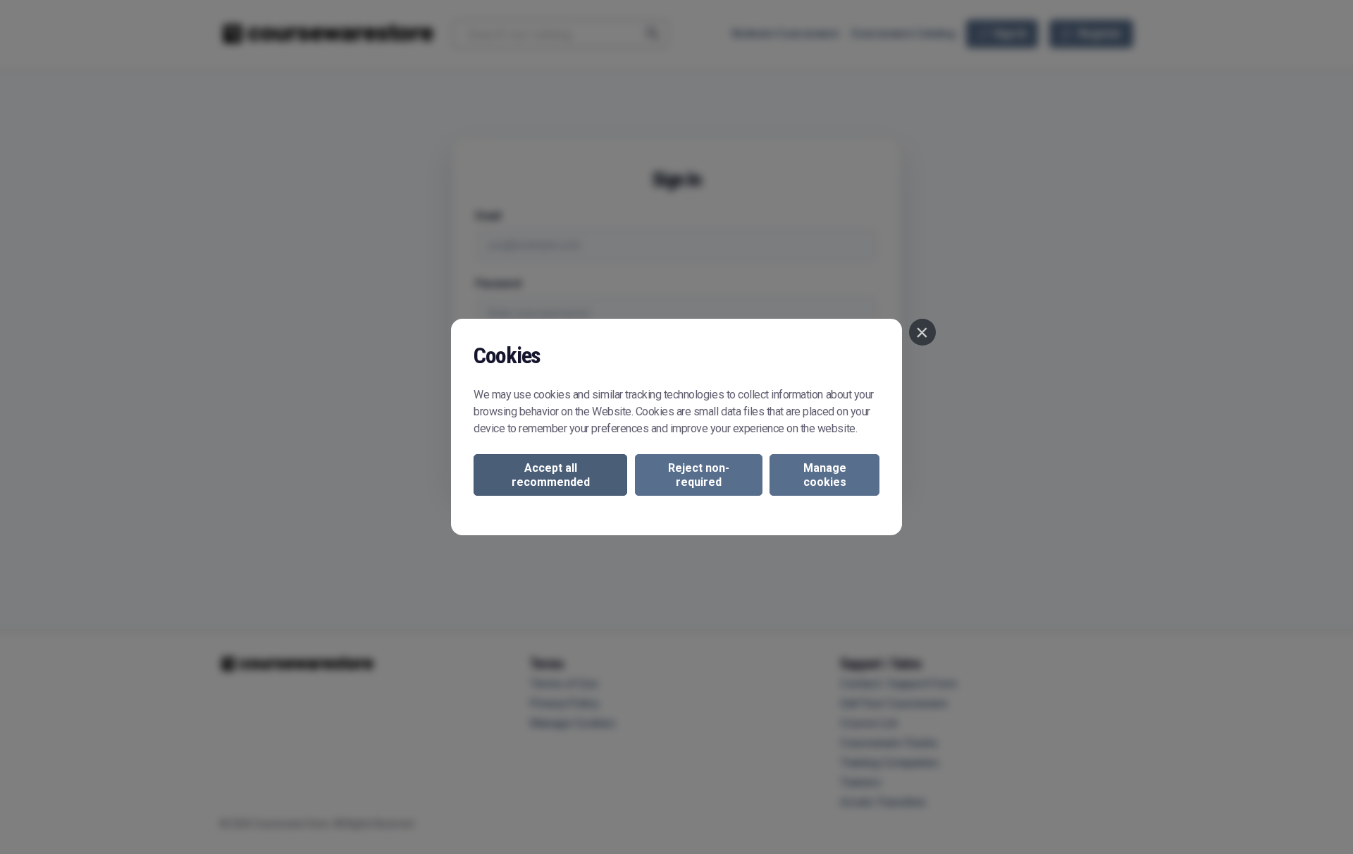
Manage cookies (824, 474)
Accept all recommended (551, 474)
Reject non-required (698, 474)
